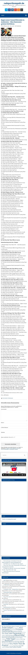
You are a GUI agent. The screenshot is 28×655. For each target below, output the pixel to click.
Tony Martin (13, 644)
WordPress (13, 653)
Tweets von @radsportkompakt (9, 519)
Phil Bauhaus (18, 639)
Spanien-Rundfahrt (9, 642)
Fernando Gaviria (17, 632)
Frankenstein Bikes (7, 592)
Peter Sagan (11, 639)
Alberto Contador (15, 626)
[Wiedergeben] (3, 475)
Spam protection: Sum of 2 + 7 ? (8, 437)
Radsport (9, 641)
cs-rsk (12, 25)
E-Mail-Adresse (4, 427)
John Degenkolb (15, 634)
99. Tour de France (6, 626)
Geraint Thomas (23, 632)
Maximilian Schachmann (19, 636)
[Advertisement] (14, 540)
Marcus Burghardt (5, 636)
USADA (3, 647)
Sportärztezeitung (7, 607)
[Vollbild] (24, 475)
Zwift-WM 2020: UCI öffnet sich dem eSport (13, 563)
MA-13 (4, 599)
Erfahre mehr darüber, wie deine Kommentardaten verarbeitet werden (11, 449)
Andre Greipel (7, 628)
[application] (14, 469)
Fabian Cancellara (10, 632)
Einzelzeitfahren (15, 631)
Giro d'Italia (5, 633)
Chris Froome (12, 629)
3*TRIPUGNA (6, 584)
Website (3, 432)
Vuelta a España (16, 647)
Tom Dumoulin (5, 644)
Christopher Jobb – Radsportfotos (10, 589)
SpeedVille (5, 604)
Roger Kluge (19, 641)
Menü (2, 15)
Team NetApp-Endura (16, 642)
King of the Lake (7, 596)
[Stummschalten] (22, 475)
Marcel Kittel (19, 635)
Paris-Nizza (12, 637)
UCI (22, 645)
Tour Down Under (17, 645)
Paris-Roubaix (17, 637)
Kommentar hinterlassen (8, 398)
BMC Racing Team (16, 628)
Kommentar (4, 409)
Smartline (19, 653)
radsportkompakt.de (14, 3)
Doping (9, 631)
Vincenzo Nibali (8, 647)
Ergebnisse (18, 25)
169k (4, 580)
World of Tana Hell (7, 610)
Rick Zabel (15, 641)
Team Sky (22, 642)
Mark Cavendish (11, 636)
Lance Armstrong (9, 635)
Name (2, 422)
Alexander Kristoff (23, 626)
